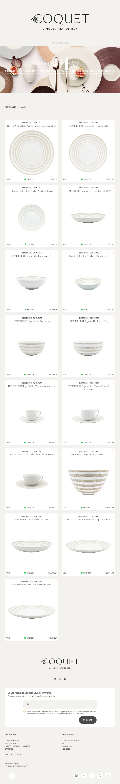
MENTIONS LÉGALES (12, 763)
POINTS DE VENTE (11, 743)
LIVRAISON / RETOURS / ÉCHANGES (17, 746)
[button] (10, 107)
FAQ (63, 743)
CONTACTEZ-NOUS (12, 740)
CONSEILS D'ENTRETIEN (70, 740)
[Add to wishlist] (56, 122)
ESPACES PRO (67, 746)
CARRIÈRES (9, 749)
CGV (6, 760)
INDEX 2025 (66, 749)
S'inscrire (87, 720)
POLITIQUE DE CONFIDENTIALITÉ (16, 766)
